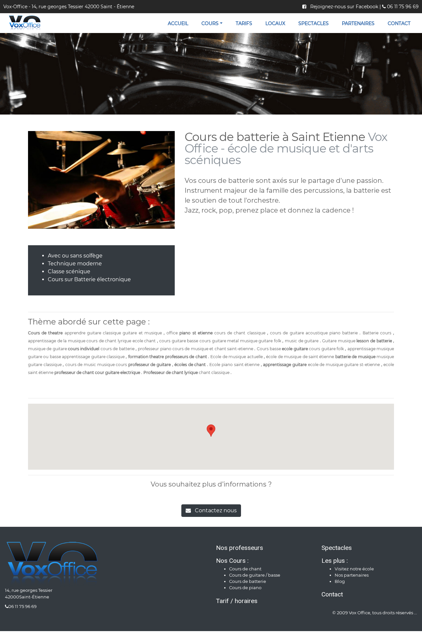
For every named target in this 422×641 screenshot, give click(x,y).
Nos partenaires (352, 575)
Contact (399, 23)
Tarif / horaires (236, 601)
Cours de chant (245, 568)
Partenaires (358, 23)
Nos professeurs (239, 548)
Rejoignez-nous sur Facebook (342, 7)
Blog (340, 581)
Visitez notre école (354, 568)
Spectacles (313, 23)
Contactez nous (214, 510)
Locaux (275, 23)
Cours (210, 23)
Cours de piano (245, 587)
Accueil (178, 23)
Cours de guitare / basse (254, 575)
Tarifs (244, 23)
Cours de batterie (247, 581)
